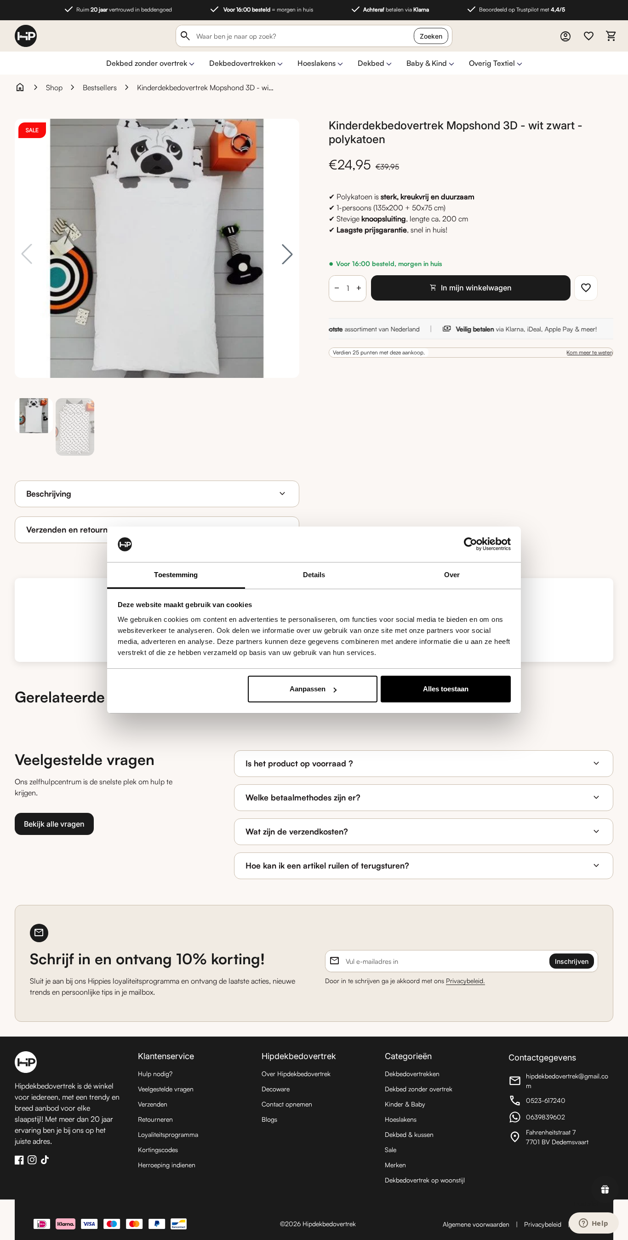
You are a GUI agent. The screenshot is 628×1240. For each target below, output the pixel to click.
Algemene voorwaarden (476, 1224)
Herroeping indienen (166, 1165)
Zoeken (431, 36)
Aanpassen (307, 689)
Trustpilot (586, 1203)
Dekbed (371, 63)
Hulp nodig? (155, 1074)
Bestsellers (100, 87)
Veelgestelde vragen (166, 1089)
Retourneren (155, 1119)
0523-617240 (559, 1101)
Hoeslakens (316, 63)
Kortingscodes (158, 1149)
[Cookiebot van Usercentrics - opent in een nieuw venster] (470, 544)
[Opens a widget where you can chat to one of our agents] (593, 1223)
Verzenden (152, 1104)
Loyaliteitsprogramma (168, 1134)
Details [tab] (314, 575)
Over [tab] (452, 575)
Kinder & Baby (405, 1104)
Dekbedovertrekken (242, 63)
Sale (390, 1149)
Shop (54, 87)
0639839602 (559, 1118)
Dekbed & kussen (409, 1134)
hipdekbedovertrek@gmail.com (559, 1080)
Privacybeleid (542, 1224)
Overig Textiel (492, 63)
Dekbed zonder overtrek (146, 63)
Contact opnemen (287, 1104)
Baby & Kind (426, 63)
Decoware (276, 1089)
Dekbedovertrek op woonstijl (425, 1180)
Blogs (269, 1119)
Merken (395, 1165)
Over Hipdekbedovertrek (296, 1074)
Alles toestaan (445, 689)
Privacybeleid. (465, 981)
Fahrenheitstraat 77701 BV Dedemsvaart (559, 1137)
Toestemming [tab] (176, 575)
